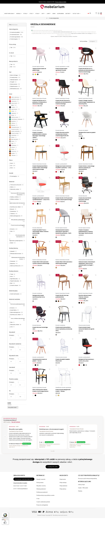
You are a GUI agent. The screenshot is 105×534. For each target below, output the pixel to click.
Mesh (13, 243)
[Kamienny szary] (84, 138)
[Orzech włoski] (81, 173)
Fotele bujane (15, 39)
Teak (12, 274)
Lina (12, 326)
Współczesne (15, 86)
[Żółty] (35, 74)
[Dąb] (61, 301)
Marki (9, 403)
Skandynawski (15, 79)
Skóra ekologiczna (16, 216)
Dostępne (93, 41)
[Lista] (34, 41)
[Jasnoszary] (33, 74)
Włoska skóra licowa (16, 253)
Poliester (13, 261)
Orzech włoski (15, 285)
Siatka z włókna (15, 197)
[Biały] (33, 108)
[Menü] (8, 513)
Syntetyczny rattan (16, 207)
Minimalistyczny (16, 88)
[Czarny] (79, 76)
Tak (13, 47)
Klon (12, 276)
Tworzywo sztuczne (16, 184)
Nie (13, 66)
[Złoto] (58, 395)
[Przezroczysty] (56, 74)
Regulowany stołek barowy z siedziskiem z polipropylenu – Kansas (49, 444)
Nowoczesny (15, 84)
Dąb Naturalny (15, 278)
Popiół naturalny (15, 281)
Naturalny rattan (15, 189)
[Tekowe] (35, 141)
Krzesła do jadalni (16, 32)
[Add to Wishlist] (49, 48)
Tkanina (13, 213)
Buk (12, 283)
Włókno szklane (15, 199)
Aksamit (13, 251)
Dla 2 (12, 163)
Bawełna (14, 263)
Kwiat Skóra (14, 310)
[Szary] (81, 108)
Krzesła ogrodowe (16, 36)
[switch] (5, 523)
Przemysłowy (15, 77)
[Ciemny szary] (38, 74)
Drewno (13, 229)
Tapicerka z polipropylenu (17, 240)
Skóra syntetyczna (16, 265)
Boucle (13, 209)
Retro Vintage (15, 75)
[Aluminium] (33, 301)
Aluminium (14, 211)
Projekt (13, 82)
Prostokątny (14, 176)
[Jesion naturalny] (33, 173)
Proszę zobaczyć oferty (60, 2)
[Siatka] (32, 41)
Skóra (13, 187)
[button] (93, 13)
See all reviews (15, 422)
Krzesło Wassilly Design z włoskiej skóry (18, 445)
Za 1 (12, 165)
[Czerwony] (56, 172)
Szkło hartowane (16, 294)
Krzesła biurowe (16, 34)
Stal (12, 231)
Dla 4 (12, 167)
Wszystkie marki (13, 407)
